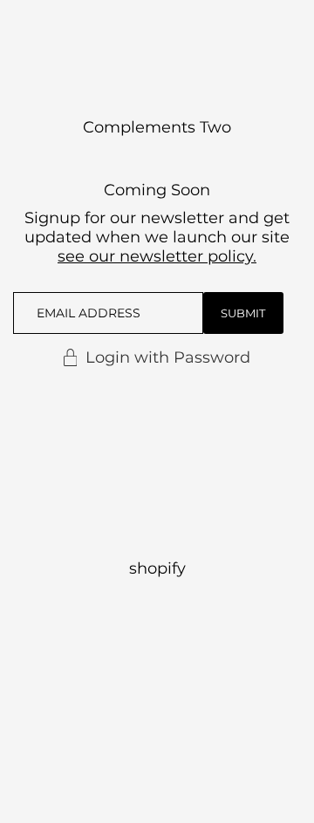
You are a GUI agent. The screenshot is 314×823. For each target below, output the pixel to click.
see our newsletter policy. (157, 256)
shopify (157, 568)
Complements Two (157, 127)
